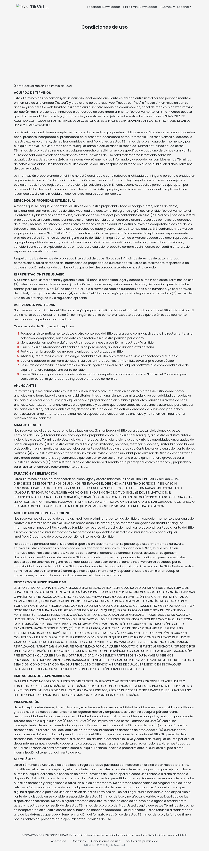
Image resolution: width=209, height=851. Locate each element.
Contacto (79, 841)
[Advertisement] (104, 57)
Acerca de (58, 841)
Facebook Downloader (103, 7)
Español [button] (183, 7)
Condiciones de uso (106, 841)
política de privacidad (142, 841)
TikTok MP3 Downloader (140, 7)
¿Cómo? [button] (166, 7)
